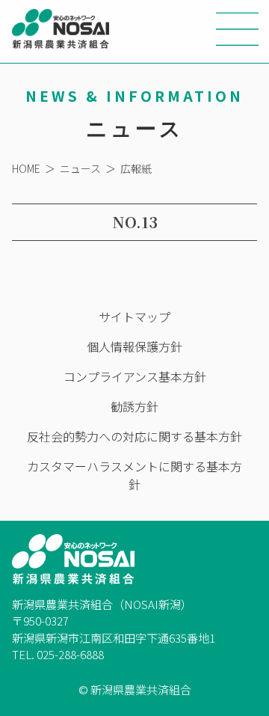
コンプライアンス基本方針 (135, 376)
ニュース (80, 168)
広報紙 (136, 168)
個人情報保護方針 (134, 346)
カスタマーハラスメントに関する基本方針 (134, 475)
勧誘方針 (134, 406)
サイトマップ (134, 316)
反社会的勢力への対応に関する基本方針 (134, 436)
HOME (26, 168)
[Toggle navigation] (237, 29)
